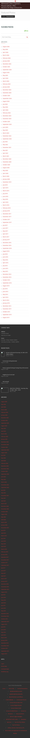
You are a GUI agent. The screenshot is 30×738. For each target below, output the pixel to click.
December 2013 (7, 306)
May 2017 (5, 231)
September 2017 (7, 222)
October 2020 (6, 164)
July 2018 (5, 193)
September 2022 (7, 139)
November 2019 (7, 182)
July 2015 (5, 265)
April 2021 (5, 153)
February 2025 (6, 84)
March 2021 (6, 156)
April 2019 (5, 188)
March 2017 (6, 237)
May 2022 (5, 144)
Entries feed (4, 666)
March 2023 (6, 133)
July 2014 (5, 288)
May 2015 (5, 271)
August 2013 (6, 317)
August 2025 (6, 72)
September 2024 (7, 98)
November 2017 (7, 216)
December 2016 (7, 242)
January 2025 (6, 87)
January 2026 (6, 61)
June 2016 (5, 257)
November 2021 (7, 147)
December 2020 (7, 159)
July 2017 (5, 225)
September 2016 (7, 248)
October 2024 (6, 95)
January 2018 (6, 211)
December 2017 (7, 213)
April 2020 (5, 173)
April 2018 (5, 202)
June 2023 (5, 127)
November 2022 (7, 136)
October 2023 (6, 121)
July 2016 (5, 254)
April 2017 (5, 234)
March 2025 (6, 81)
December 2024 (7, 90)
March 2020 (6, 176)
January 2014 (6, 303)
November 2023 (7, 118)
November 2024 (7, 92)
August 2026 (6, 46)
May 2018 (5, 199)
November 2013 (7, 309)
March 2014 (6, 300)
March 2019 (6, 190)
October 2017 (6, 219)
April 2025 (5, 78)
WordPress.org (4, 671)
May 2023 (5, 130)
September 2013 (7, 314)
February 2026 (6, 58)
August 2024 (6, 101)
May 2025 (5, 75)
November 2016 (7, 245)
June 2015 (5, 268)
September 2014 (7, 283)
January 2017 (6, 239)
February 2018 (6, 208)
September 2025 (7, 69)
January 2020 (6, 179)
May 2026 (5, 49)
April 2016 (5, 262)
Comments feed (5, 669)
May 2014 (5, 294)
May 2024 (5, 107)
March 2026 (6, 55)
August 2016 (6, 251)
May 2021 (5, 150)
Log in (2, 663)
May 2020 (5, 170)
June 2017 (5, 228)
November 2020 (7, 162)
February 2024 (6, 113)
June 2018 (5, 196)
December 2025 (7, 64)
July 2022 (5, 141)
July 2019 (5, 185)
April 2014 (5, 297)
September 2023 (7, 124)
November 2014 (7, 277)
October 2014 (6, 280)
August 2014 (6, 286)
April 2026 (5, 52)
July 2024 (5, 104)
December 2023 (7, 115)
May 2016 (5, 260)
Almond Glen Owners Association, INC (10, 4)
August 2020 (6, 167)
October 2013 (6, 311)
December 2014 (7, 274)
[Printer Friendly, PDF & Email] (26, 30)
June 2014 (5, 291)
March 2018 (6, 205)
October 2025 (6, 66)
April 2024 (5, 110)
